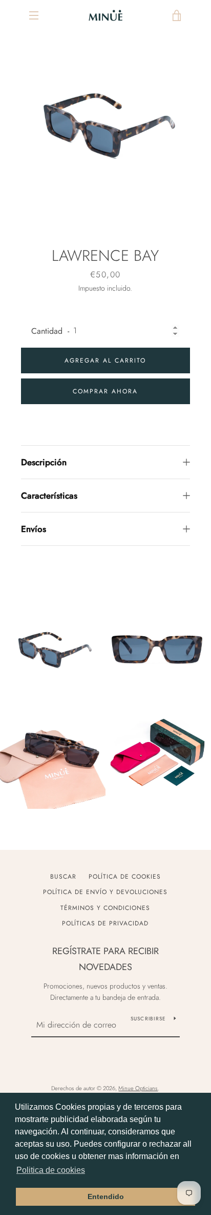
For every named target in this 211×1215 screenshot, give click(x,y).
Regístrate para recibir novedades (105, 959)
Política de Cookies (125, 876)
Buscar (63, 876)
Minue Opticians (138, 1088)
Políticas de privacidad (105, 923)
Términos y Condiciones (105, 908)
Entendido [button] (106, 1196)
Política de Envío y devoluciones (105, 892)
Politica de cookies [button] (50, 1170)
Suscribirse (148, 1018)
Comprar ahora (105, 391)
